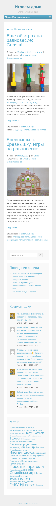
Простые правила (41, 240)
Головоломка (14, 447)
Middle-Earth (28, 430)
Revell (12, 433)
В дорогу (16, 438)
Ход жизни (39, 485)
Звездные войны (21, 450)
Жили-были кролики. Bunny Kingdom (27, 274)
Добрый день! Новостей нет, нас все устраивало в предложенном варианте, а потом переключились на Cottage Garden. (30, 398)
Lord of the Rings (28, 428)
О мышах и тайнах (18, 458)
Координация (18, 130)
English (12, 428)
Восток (29, 441)
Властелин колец (29, 439)
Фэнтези (30, 484)
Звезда (12, 450)
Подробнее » (13, 121)
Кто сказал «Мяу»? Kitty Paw (24, 292)
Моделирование (38, 456)
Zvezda (12, 436)
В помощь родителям (21, 237)
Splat (16, 433)
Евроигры (40, 447)
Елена (39, 52)
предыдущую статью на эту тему (22, 102)
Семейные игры (23, 472)
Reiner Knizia (37, 430)
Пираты (31, 458)
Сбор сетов (27, 470)
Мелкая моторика (31, 130)
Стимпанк (23, 476)
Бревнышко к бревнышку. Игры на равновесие (25, 144)
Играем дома (28, 7)
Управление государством (22, 481)
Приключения (17, 463)
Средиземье (14, 476)
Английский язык (35, 436)
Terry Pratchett (35, 433)
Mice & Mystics (16, 430)
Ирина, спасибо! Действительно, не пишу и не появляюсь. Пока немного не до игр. (30, 317)
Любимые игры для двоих (22, 283)
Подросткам (15, 461)
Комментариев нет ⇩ (15, 58)
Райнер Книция (15, 470)
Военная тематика (18, 441)
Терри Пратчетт (20, 478)
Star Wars (21, 433)
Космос (12, 456)
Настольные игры (28, 55)
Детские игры (36, 237)
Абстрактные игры (22, 436)
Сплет (39, 473)
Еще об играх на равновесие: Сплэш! (24, 40)
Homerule (18, 428)
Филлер (43, 130)
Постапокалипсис (29, 461)
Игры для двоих (21, 452)
